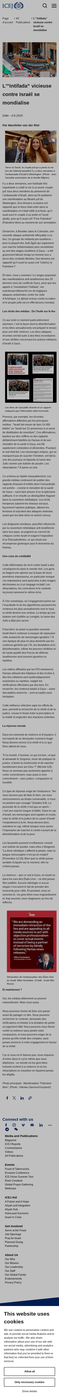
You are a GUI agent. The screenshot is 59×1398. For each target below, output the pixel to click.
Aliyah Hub (11, 1209)
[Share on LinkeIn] (22, 1098)
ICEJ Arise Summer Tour (19, 1176)
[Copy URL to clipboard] (30, 1098)
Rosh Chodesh (13, 1180)
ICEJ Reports (12, 1144)
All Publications (14, 1155)
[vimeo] (23, 1125)
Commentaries (13, 1148)
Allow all (29, 1371)
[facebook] (6, 1125)
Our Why (10, 1259)
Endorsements (13, 1278)
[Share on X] (15, 1098)
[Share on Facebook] (7, 1098)
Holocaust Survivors (16, 1213)
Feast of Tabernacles (17, 1169)
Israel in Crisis (13, 1217)
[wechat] (16, 1129)
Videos (9, 1151)
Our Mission (12, 1263)
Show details (29, 1391)
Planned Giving (14, 1242)
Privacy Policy (13, 1282)
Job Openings (13, 1234)
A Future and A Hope (17, 1201)
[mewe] (50, 1125)
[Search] (45, 6)
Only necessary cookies (29, 1382)
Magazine (10, 1140)
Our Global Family (15, 1274)
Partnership (11, 1246)
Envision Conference (17, 1172)
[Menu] (54, 6)
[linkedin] (41, 1125)
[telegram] (7, 1129)
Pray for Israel (13, 1238)
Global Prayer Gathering (19, 1184)
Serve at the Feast (15, 1230)
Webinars (10, 1188)
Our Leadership (14, 1267)
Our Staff (10, 1270)
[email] (32, 1125)
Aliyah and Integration (17, 1205)
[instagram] (14, 1125)
